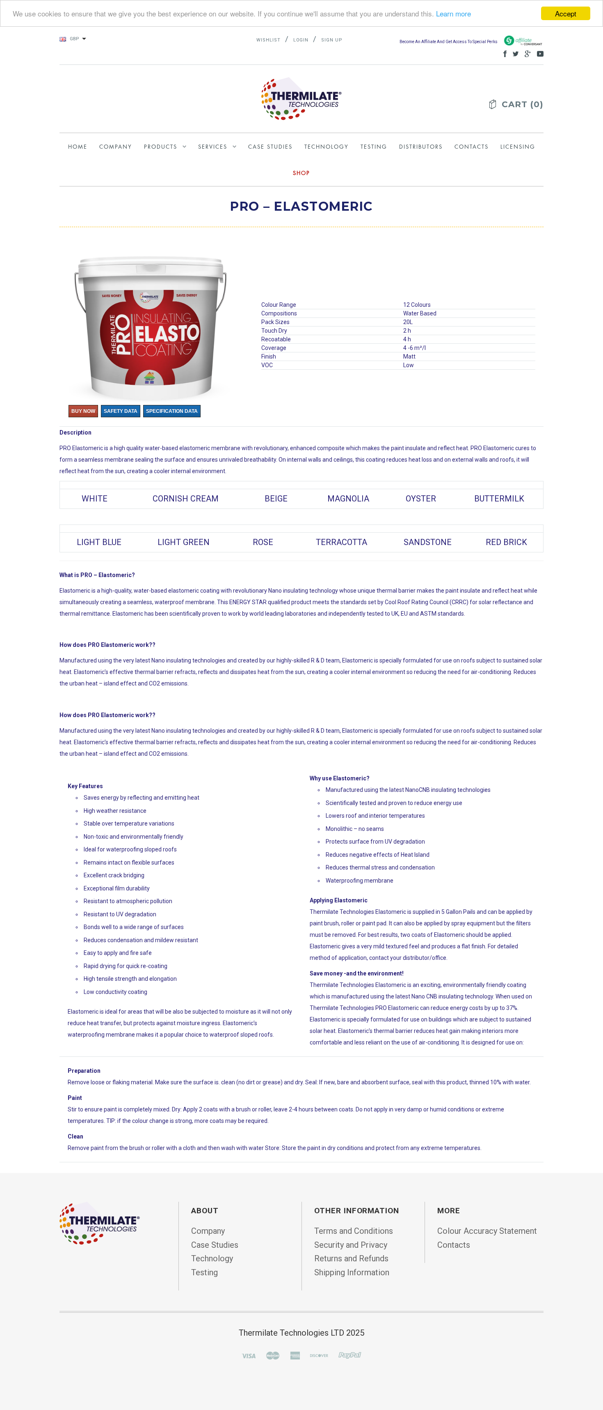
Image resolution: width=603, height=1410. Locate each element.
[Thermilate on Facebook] (503, 53)
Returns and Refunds (351, 1258)
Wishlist (268, 40)
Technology (212, 1258)
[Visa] (249, 1355)
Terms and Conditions (353, 1231)
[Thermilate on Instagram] (538, 53)
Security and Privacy (350, 1245)
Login (301, 40)
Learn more (453, 14)
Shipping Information (351, 1272)
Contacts (453, 1245)
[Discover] (319, 1355)
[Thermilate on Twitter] (513, 53)
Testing (204, 1272)
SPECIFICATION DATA (172, 411)
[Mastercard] (273, 1355)
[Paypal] (349, 1355)
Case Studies (214, 1245)
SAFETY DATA (120, 411)
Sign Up (332, 40)
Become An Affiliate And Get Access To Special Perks (449, 41)
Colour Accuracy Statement (487, 1231)
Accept (565, 13)
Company (208, 1231)
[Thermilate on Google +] (526, 53)
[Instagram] (99, 1222)
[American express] (295, 1355)
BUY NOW (83, 411)
